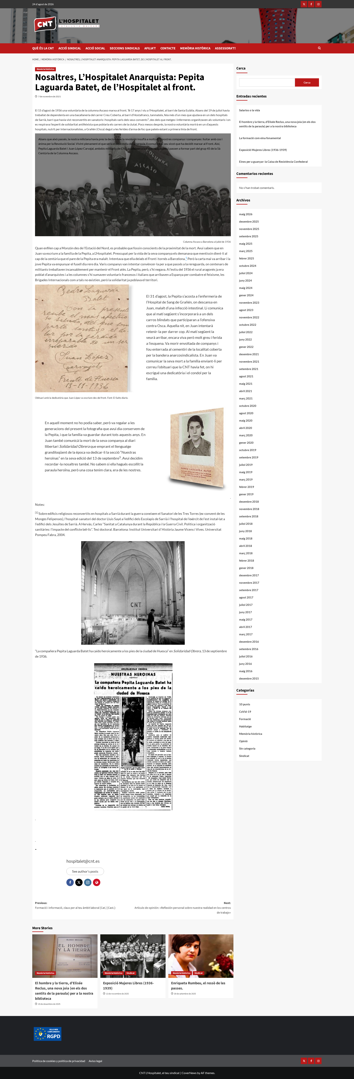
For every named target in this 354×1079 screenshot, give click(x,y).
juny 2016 (245, 663)
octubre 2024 (247, 265)
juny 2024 (245, 280)
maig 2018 (245, 538)
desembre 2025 (249, 221)
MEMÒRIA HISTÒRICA (195, 48)
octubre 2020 (247, 405)
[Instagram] (318, 4)
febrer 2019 (246, 486)
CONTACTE (168, 48)
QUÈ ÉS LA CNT (43, 48)
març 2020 (246, 435)
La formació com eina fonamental (260, 138)
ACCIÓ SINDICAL (69, 48)
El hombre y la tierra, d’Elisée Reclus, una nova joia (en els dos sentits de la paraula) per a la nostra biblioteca (64, 991)
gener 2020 (246, 442)
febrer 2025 (246, 258)
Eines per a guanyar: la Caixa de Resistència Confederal (273, 161)
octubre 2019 (247, 450)
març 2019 (246, 479)
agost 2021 (246, 376)
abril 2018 (245, 545)
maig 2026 (245, 214)
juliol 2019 (246, 464)
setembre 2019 (248, 457)
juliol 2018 (246, 523)
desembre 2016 (249, 641)
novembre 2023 (249, 302)
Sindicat (130, 973)
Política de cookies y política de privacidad (58, 1061)
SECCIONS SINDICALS (125, 48)
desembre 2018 (249, 501)
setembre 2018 (248, 516)
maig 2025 (245, 243)
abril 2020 (245, 427)
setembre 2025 (248, 236)
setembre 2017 (248, 590)
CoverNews (189, 1073)
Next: (183, 907)
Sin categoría (247, 748)
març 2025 (246, 251)
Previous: (75, 905)
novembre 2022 (249, 317)
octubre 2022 (247, 324)
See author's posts (85, 871)
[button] (319, 48)
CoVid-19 (245, 711)
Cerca (241, 68)
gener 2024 (246, 295)
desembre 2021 (249, 354)
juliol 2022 (246, 332)
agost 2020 (246, 413)
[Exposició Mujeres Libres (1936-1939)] (133, 956)
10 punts (244, 704)
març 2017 (246, 634)
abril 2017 (245, 626)
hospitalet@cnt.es (83, 861)
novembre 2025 (249, 229)
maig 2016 (245, 671)
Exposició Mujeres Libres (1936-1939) (263, 149)
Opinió (243, 741)
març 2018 (246, 553)
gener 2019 (246, 494)
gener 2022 (246, 346)
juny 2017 (245, 612)
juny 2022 (245, 339)
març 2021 (246, 398)
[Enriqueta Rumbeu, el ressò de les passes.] (201, 956)
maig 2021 (245, 383)
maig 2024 (245, 287)
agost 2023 (246, 310)
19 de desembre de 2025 (49, 1004)
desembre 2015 (249, 678)
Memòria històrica (45, 69)
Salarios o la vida (249, 110)
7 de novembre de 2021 (49, 96)
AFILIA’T (150, 48)
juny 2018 (245, 531)
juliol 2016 (246, 656)
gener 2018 (246, 568)
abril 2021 (245, 391)
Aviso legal (95, 1061)
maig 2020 (245, 420)
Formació (245, 719)
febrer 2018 (246, 560)
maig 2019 (245, 472)
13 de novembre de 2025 (117, 993)
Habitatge (245, 726)
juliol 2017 (246, 604)
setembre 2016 (248, 649)
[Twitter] (304, 4)
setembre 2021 (248, 369)
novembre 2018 (249, 509)
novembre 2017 (249, 582)
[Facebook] (311, 4)
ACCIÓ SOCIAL (95, 48)
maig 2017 (245, 619)
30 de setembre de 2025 (185, 993)
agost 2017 (246, 597)
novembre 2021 (249, 361)
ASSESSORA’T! (225, 48)
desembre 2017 (249, 575)
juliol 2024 (246, 273)
